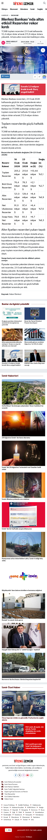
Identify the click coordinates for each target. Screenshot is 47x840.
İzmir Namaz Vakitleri (11, 787)
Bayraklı (15, 810)
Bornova (34, 810)
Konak (6, 817)
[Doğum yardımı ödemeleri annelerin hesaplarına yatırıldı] (12, 314)
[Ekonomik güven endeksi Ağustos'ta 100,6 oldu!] (34, 335)
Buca (42, 810)
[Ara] (44, 3)
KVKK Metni (31, 807)
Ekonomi (14, 9)
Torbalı (25, 819)
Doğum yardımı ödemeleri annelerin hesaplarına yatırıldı (12, 323)
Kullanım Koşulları (18, 807)
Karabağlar (7, 815)
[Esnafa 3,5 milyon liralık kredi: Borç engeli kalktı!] (12, 356)
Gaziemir (28, 812)
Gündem (24, 9)
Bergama (25, 810)
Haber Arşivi (8, 799)
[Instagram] (23, 775)
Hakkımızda (37, 805)
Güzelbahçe (39, 812)
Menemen (26, 817)
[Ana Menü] (2, 3)
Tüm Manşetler (9, 794)
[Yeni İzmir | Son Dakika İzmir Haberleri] (23, 3)
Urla (32, 819)
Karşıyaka (29, 815)
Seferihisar (7, 819)
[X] (19, 775)
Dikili (20, 812)
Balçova (6, 810)
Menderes (15, 817)
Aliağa (41, 807)
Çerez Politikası (9, 805)
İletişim (6, 807)
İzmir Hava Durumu (10, 784)
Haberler (4, 15)
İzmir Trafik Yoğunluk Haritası (14, 789)
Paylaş (6, 76)
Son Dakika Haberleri (11, 796)
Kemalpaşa (39, 815)
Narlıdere (36, 817)
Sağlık (40, 9)
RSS (9, 830)
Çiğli (13, 812)
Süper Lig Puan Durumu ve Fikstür (16, 791)
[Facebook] (15, 775)
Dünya (4, 9)
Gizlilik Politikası (23, 805)
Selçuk (17, 819)
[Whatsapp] (31, 775)
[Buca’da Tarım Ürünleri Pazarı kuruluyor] (34, 314)
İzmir (32, 9)
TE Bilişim (29, 837)
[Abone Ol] (44, 77)
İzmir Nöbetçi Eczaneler (12, 782)
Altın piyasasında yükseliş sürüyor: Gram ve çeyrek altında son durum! (12, 344)
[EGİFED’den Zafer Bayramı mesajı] (34, 356)
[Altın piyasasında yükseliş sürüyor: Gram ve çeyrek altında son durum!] (12, 335)
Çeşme (6, 812)
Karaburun (18, 815)
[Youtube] (27, 775)
